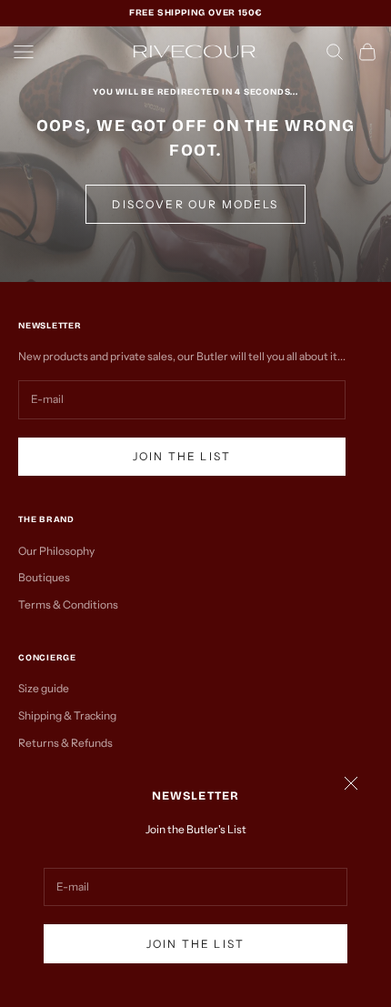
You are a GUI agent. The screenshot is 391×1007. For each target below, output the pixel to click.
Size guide (43, 688)
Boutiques (44, 577)
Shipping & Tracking (67, 715)
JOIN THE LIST (195, 944)
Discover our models (195, 204)
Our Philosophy (56, 551)
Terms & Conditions (68, 604)
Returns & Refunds (65, 743)
